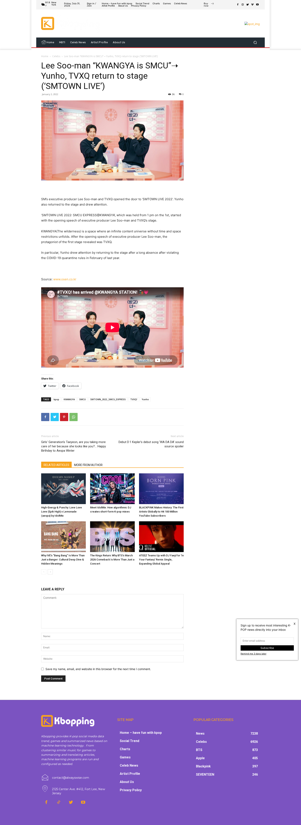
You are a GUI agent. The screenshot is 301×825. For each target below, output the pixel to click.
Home (44, 56)
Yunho (145, 399)
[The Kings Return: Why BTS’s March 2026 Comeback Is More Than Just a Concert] (112, 536)
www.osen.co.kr (64, 279)
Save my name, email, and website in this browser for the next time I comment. (98, 669)
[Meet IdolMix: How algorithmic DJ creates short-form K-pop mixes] (112, 488)
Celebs (56, 56)
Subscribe (267, 648)
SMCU (82, 399)
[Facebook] (237, 4)
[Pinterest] (64, 417)
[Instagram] (242, 4)
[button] (255, 42)
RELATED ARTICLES (56, 465)
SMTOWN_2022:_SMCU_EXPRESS (108, 399)
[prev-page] (43, 571)
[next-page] (50, 571)
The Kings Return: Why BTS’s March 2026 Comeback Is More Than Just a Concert (112, 559)
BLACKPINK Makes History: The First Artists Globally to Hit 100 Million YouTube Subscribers (161, 511)
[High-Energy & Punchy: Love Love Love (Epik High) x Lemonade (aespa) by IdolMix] (63, 488)
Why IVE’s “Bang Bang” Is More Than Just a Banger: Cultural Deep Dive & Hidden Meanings (63, 559)
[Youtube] (257, 4)
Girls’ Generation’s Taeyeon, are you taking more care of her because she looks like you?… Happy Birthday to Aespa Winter (73, 446)
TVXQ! (133, 399)
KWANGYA (69, 399)
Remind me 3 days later (253, 653)
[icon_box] (209, 5)
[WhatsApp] (73, 417)
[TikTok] (58, 802)
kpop (56, 399)
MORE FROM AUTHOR (88, 465)
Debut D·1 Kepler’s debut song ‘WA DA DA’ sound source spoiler (151, 444)
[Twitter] (247, 4)
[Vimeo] (252, 4)
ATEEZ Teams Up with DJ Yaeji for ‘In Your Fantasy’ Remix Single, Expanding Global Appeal (161, 559)
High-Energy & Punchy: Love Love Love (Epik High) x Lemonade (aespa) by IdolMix (61, 511)
